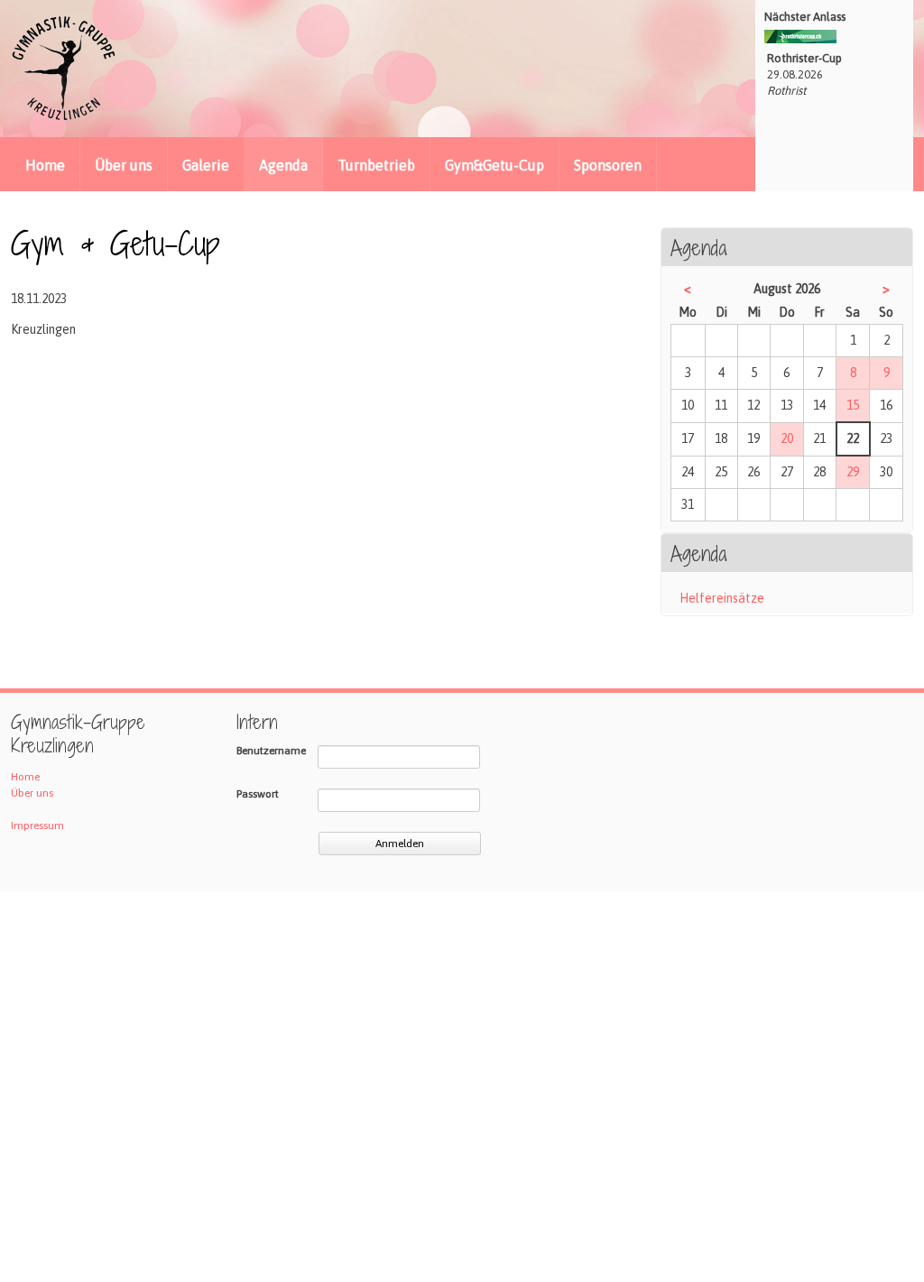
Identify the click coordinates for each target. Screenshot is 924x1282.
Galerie (205, 165)
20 (787, 438)
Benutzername (271, 750)
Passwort (257, 794)
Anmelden (399, 843)
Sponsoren (608, 165)
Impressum (37, 825)
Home (45, 165)
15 (852, 405)
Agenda (283, 165)
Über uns (123, 165)
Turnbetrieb (376, 165)
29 (852, 472)
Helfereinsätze (721, 598)
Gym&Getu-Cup (494, 165)
